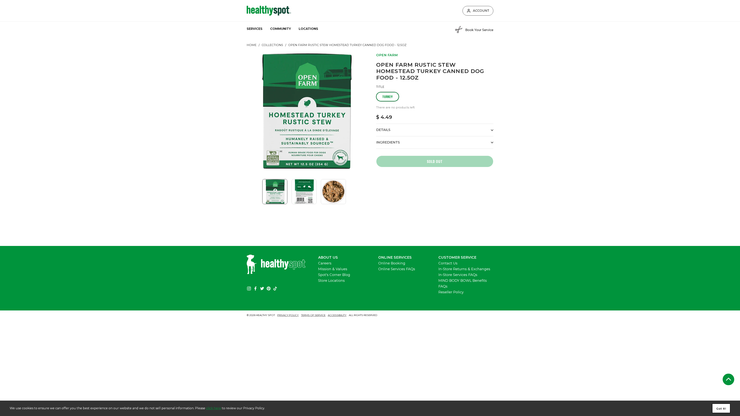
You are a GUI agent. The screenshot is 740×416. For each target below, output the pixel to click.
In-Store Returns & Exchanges (464, 269)
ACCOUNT (481, 11)
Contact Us (447, 263)
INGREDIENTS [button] (388, 142)
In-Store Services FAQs (457, 275)
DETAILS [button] (383, 130)
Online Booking (391, 263)
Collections (272, 45)
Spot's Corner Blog (334, 275)
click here (213, 408)
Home (251, 45)
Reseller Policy (451, 292)
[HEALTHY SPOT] (269, 11)
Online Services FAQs (396, 269)
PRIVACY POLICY (288, 315)
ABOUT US (328, 257)
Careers (324, 263)
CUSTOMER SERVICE (457, 257)
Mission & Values (332, 269)
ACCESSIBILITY (337, 315)
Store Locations (331, 280)
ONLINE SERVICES (395, 257)
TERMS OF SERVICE (313, 315)
